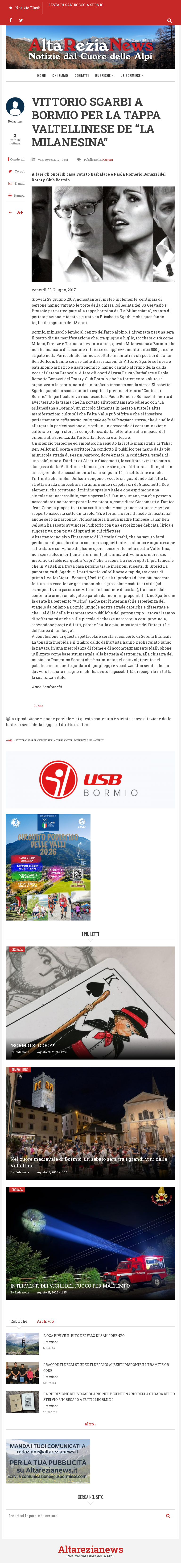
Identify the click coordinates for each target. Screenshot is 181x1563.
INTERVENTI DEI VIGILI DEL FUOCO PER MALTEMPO (70, 1286)
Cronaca (17, 949)
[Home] (90, 48)
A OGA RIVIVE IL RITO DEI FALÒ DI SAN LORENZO (84, 1335)
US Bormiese (130, 75)
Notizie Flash (28, 7)
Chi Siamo (60, 75)
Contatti (81, 75)
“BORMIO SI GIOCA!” (33, 1045)
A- (10, 212)
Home (41, 75)
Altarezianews (90, 1549)
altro (89, 1423)
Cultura (108, 159)
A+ (20, 212)
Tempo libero (20, 1069)
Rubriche (103, 75)
